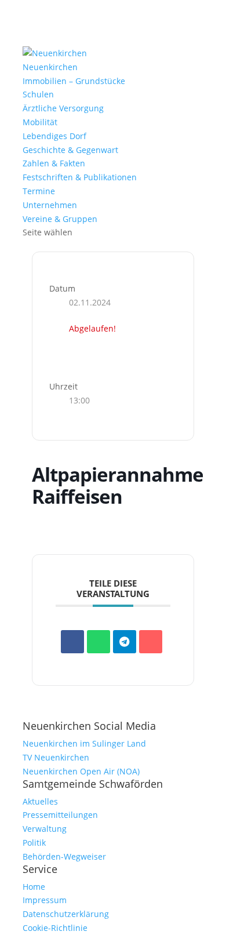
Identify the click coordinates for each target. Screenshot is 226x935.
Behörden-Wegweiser (64, 856)
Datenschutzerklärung (66, 913)
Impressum (45, 899)
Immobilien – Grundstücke (74, 80)
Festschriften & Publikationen (80, 177)
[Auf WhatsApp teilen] (98, 641)
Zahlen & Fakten (54, 163)
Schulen (38, 94)
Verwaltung (45, 828)
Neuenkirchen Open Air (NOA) (81, 771)
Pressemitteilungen (60, 814)
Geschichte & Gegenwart (70, 149)
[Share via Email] (150, 641)
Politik (34, 842)
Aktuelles (40, 801)
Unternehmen (50, 204)
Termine (39, 191)
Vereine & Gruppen (60, 218)
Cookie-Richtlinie (55, 927)
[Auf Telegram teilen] (124, 641)
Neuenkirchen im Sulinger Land (84, 743)
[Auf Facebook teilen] (72, 641)
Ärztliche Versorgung (63, 108)
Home (34, 886)
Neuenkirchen (50, 66)
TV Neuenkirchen (56, 757)
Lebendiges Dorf (54, 135)
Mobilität (40, 122)
